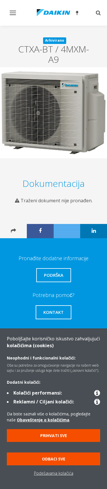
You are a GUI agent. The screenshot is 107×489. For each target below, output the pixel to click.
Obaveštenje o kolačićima (43, 420)
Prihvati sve (53, 435)
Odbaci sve (53, 459)
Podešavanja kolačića (53, 473)
